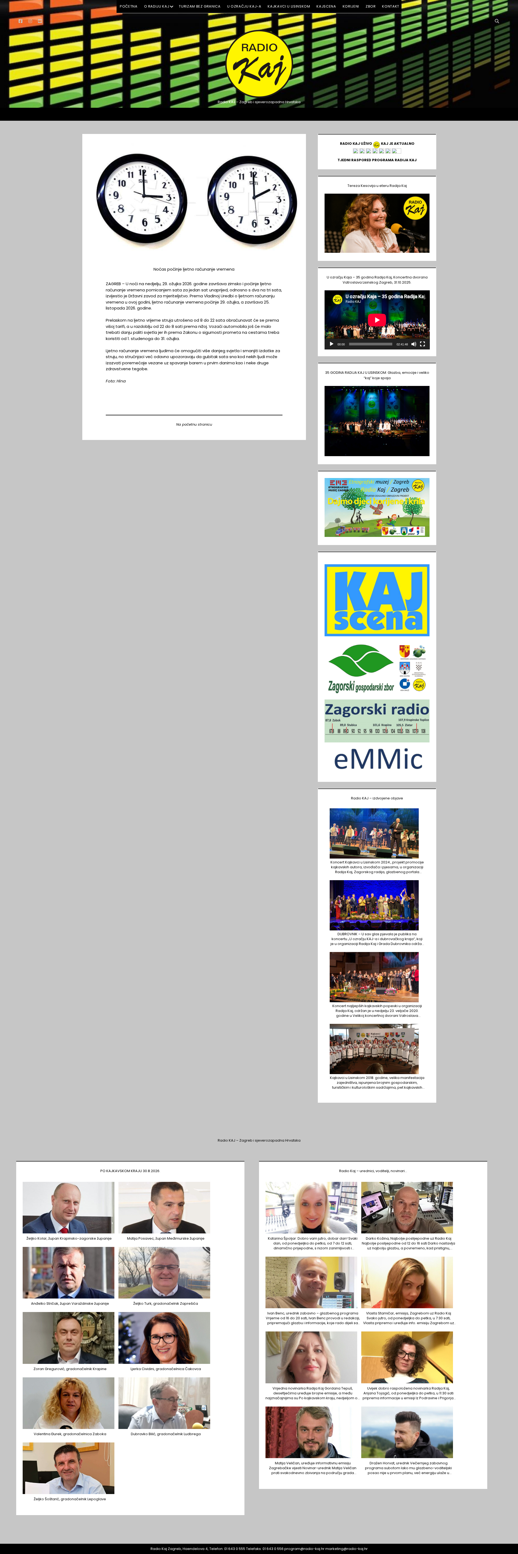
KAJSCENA (326, 6)
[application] (377, 319)
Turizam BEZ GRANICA (199, 6)
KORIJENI (351, 6)
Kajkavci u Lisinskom (289, 6)
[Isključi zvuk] (414, 344)
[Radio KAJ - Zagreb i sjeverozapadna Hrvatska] (259, 97)
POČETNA (129, 6)
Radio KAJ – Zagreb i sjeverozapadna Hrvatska (259, 1140)
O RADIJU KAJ (156, 6)
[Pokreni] (331, 344)
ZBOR (371, 6)
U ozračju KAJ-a (244, 6)
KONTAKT (390, 6)
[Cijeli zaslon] (422, 344)
